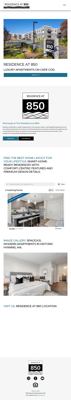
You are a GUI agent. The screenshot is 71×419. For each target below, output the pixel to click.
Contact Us (35, 75)
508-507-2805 (35, 391)
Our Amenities (26, 138)
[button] (64, 5)
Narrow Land (41, 395)
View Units (10, 138)
